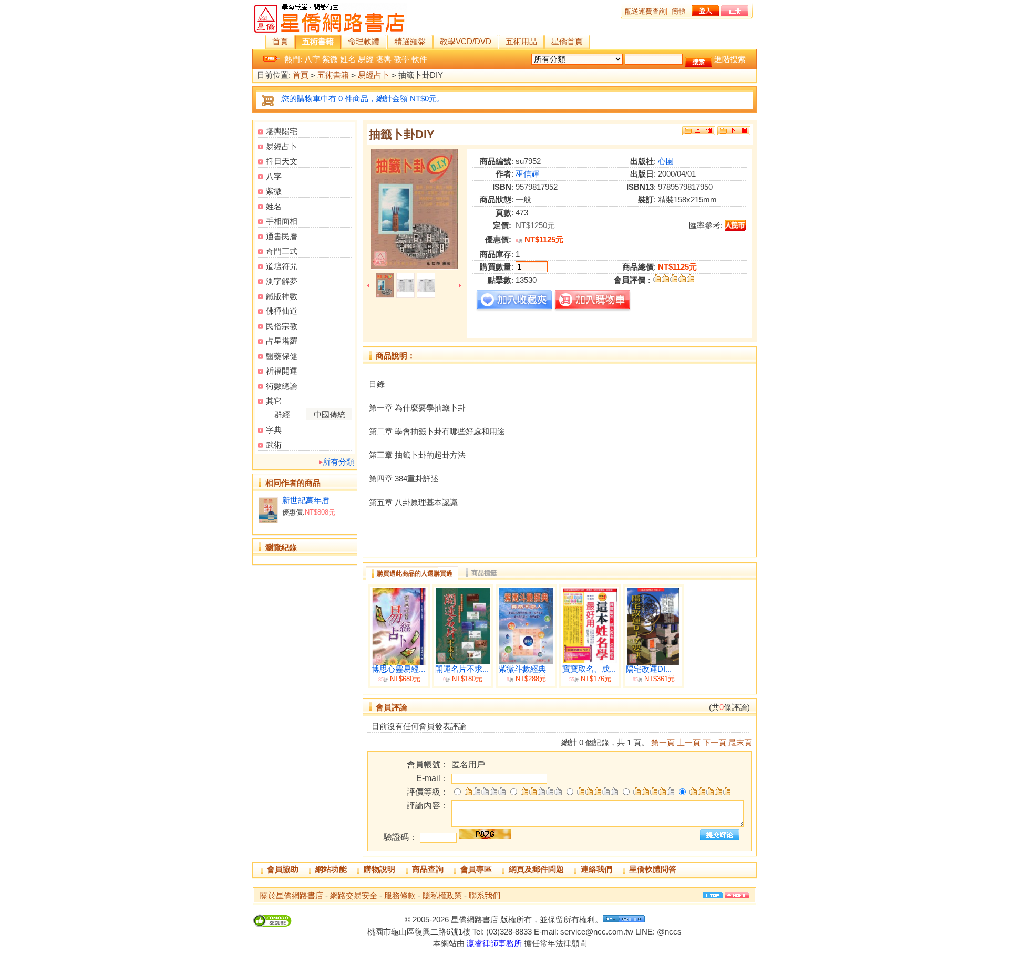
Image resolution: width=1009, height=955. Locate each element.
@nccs (669, 931)
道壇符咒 (281, 266)
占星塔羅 (281, 340)
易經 (366, 59)
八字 (312, 59)
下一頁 (714, 742)
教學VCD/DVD (465, 41)
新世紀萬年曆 (306, 500)
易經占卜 (373, 74)
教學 (401, 59)
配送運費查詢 (645, 11)
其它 (274, 400)
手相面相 (281, 221)
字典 (274, 429)
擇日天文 (281, 161)
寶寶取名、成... (589, 669)
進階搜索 (730, 59)
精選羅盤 (410, 41)
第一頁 (663, 742)
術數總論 (281, 386)
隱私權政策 (442, 895)
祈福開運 (281, 370)
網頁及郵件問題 (536, 869)
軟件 (419, 59)
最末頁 (740, 742)
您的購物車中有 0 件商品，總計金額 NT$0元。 (363, 98)
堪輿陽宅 (281, 131)
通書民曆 (281, 236)
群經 (282, 414)
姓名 (348, 59)
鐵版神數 (281, 296)
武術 (274, 444)
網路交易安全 (353, 895)
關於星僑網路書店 (291, 895)
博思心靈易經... (398, 669)
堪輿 (384, 59)
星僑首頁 (567, 41)
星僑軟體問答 (652, 869)
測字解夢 (281, 280)
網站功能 (331, 869)
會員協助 (282, 869)
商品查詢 (428, 869)
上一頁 (689, 742)
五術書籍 (318, 41)
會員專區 (476, 869)
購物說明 (379, 869)
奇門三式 (281, 251)
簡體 (678, 11)
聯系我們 (484, 895)
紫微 (330, 59)
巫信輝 (527, 173)
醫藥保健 (281, 356)
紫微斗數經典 (522, 669)
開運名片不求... (462, 669)
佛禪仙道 (281, 310)
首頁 (280, 41)
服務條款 (400, 895)
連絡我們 (596, 869)
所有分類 (338, 461)
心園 (666, 161)
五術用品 (521, 41)
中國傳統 (329, 414)
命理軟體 (363, 41)
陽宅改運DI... (649, 669)
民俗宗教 (281, 326)
